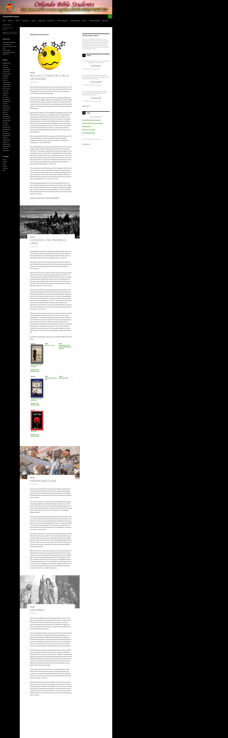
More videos (86, 106)
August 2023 (6, 76)
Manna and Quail (43, 481)
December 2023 (6, 69)
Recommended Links (88, 139)
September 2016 (6, 120)
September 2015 (6, 129)
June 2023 (5, 78)
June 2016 (5, 123)
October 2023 (6, 71)
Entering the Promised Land (48, 241)
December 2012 (6, 144)
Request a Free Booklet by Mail (35, 370)
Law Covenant (50, 345)
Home (4, 20)
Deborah (37, 610)
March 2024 (5, 67)
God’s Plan (34, 431)
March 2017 (5, 114)
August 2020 (6, 93)
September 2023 (6, 73)
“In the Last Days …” (7, 50)
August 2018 (6, 105)
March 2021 (5, 90)
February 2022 (6, 88)
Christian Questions (94, 20)
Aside (88, 113)
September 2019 (6, 101)
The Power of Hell (96, 98)
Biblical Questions (62, 20)
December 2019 (6, 99)
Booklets (25, 20)
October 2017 (6, 110)
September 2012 (6, 146)
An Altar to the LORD (88, 85)
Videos (84, 20)
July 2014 (5, 137)
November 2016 (6, 118)
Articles (10, 20)
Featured (5, 166)
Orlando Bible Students (11, 16)
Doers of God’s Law (7, 44)
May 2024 (5, 65)
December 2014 (6, 133)
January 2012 (6, 150)
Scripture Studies (75, 20)
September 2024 (6, 63)
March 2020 (5, 97)
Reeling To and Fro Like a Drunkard (49, 77)
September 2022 (6, 86)
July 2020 (5, 95)
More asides (86, 144)
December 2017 (6, 108)
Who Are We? (105, 20)
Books (17, 20)
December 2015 (6, 127)
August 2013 (6, 142)
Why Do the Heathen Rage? (9, 42)
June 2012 (5, 148)
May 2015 (5, 131)
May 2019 (5, 103)
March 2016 (5, 125)
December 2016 (6, 116)
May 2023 (5, 80)
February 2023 (6, 82)
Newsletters (41, 20)
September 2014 (6, 135)
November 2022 (6, 84)
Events (33, 20)
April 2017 (5, 112)
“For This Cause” (7, 25)
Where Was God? (87, 69)
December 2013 (6, 140)
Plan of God (50, 20)
